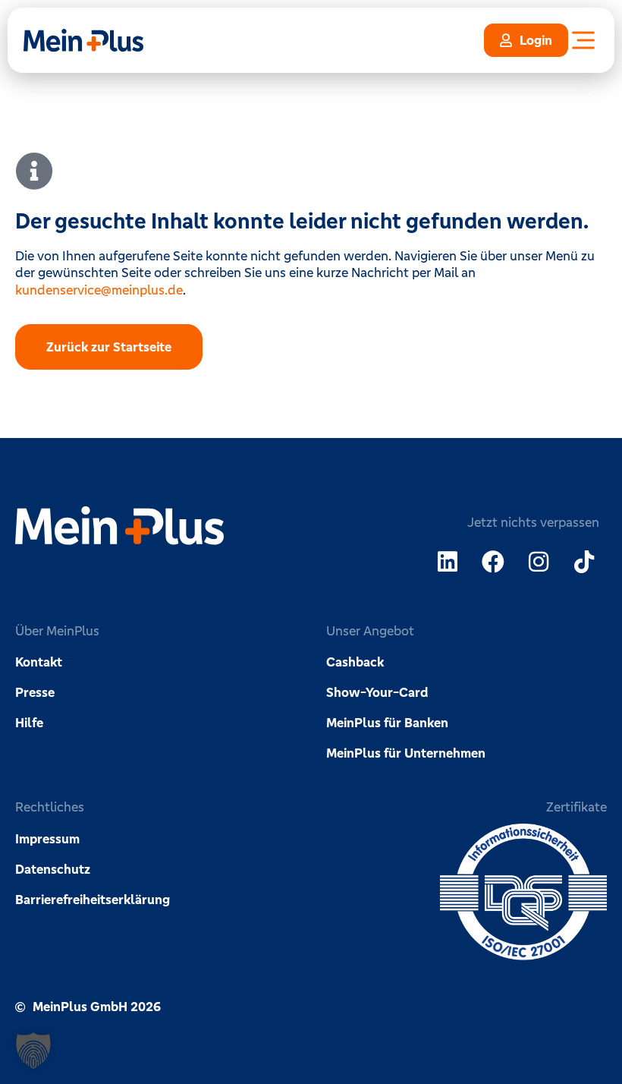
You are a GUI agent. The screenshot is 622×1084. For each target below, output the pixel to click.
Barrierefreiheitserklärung (92, 899)
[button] (33, 1050)
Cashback (355, 662)
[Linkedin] (447, 562)
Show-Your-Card (377, 692)
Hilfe (29, 722)
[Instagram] (538, 562)
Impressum (47, 838)
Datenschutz (52, 869)
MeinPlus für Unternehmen (405, 753)
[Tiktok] (584, 562)
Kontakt (38, 662)
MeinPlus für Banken (387, 722)
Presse (35, 692)
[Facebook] (493, 562)
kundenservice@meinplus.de (99, 290)
